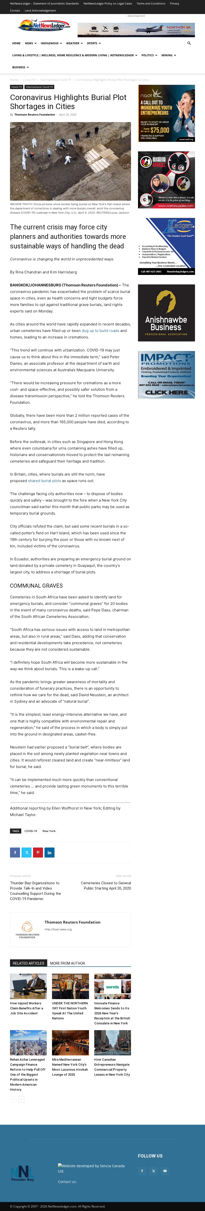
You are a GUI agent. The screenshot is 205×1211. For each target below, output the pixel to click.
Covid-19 (29, 80)
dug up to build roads (100, 330)
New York (49, 831)
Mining (167, 55)
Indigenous (49, 43)
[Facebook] (15, 853)
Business (18, 67)
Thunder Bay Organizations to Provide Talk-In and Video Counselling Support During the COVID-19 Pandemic (35, 891)
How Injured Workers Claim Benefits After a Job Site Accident (26, 1008)
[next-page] (21, 1099)
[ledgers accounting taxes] (166, 246)
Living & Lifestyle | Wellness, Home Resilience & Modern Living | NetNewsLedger (73, 55)
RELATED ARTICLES (28, 963)
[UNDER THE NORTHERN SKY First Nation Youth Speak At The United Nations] (70, 986)
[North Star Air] (136, 30)
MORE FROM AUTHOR (67, 963)
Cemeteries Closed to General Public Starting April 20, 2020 (106, 886)
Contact (15, 10)
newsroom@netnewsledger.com (85, 1186)
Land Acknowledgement (40, 10)
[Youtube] (165, 1171)
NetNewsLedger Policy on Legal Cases (108, 3)
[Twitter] (27, 853)
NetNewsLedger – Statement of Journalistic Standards (44, 3)
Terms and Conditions (151, 3)
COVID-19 (30, 831)
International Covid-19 (55, 80)
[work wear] (166, 179)
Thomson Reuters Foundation (34, 114)
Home (16, 43)
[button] (189, 43)
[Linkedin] (49, 853)
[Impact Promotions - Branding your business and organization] (166, 374)
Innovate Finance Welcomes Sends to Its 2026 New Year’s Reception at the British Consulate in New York (112, 1013)
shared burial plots (44, 480)
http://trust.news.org (58, 929)
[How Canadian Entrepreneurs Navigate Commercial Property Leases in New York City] (112, 1042)
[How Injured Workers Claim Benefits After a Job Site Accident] (28, 986)
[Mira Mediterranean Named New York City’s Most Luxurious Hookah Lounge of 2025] (70, 1042)
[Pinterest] (38, 853)
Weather (72, 43)
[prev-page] (13, 1099)
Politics (148, 55)
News (29, 43)
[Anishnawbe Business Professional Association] (166, 312)
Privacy (174, 3)
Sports (92, 43)
